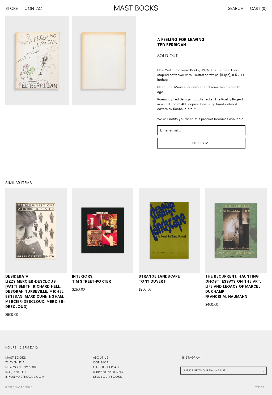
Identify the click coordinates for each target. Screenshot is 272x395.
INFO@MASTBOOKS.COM (24, 377)
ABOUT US (101, 357)
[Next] (60, 230)
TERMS (259, 387)
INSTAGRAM (190, 357)
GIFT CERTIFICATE (106, 367)
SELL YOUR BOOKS (107, 377)
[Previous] (11, 230)
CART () (258, 8)
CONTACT (34, 8)
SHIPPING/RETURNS (108, 372)
